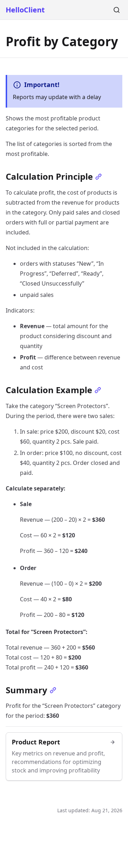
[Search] (116, 10)
